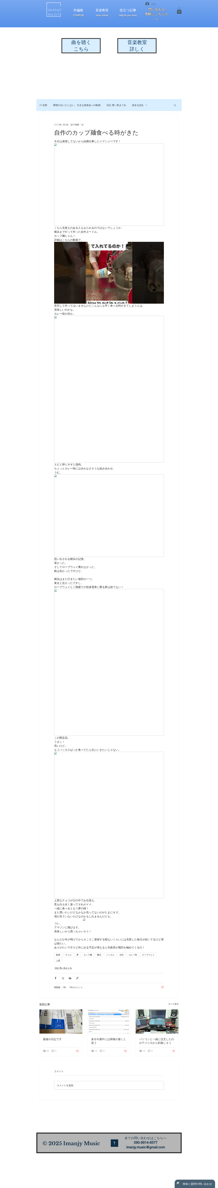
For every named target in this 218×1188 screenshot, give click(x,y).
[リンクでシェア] (77, 978)
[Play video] (109, 273)
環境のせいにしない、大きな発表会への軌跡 (77, 105)
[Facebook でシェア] (55, 978)
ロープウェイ (148, 954)
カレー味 (133, 954)
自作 (122, 954)
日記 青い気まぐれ (116, 105)
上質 (58, 960)
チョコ (68, 954)
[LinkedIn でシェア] (70, 978)
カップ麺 (88, 954)
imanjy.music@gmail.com (145, 1147)
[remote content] (109, 919)
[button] (179, 11)
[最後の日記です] (60, 1021)
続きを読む (138, 105)
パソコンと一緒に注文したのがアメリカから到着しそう (156, 1041)
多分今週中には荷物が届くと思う (108, 1041)
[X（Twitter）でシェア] (62, 978)
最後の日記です (52, 1039)
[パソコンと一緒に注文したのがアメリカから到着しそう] (157, 1021)
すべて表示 (173, 1004)
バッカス (110, 954)
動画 (58, 954)
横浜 (99, 954)
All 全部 (43, 105)
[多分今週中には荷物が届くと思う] (109, 1021)
